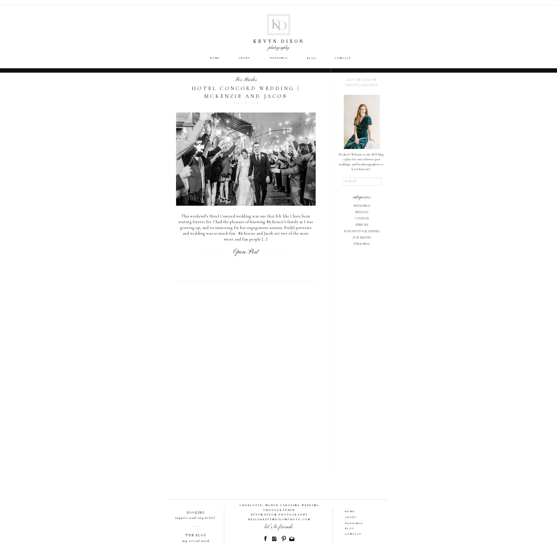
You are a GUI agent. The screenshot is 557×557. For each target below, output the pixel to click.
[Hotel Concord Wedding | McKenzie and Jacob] (246, 159)
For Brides (246, 79)
